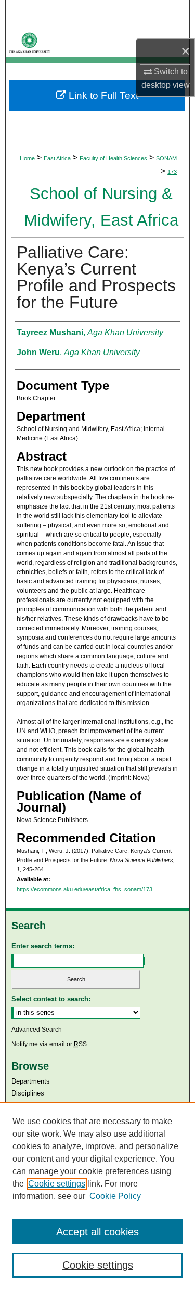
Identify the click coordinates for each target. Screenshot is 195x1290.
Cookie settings (56, 1183)
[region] (97, 1196)
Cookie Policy (115, 1196)
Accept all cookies (97, 1231)
